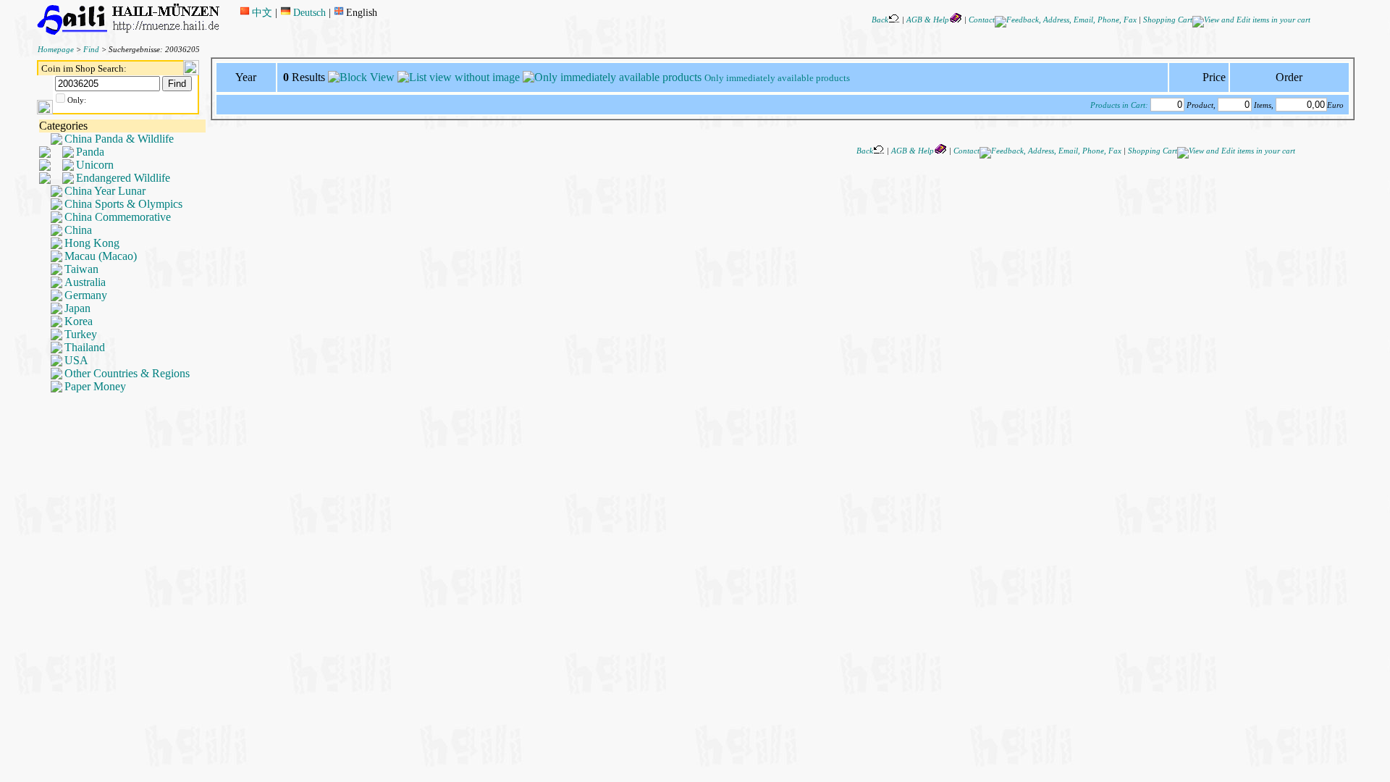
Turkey (80, 334)
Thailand (84, 347)
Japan (77, 308)
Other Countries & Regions (127, 373)
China (78, 230)
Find (91, 50)
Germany (85, 295)
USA (76, 360)
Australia (85, 282)
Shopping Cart (1167, 20)
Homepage (56, 50)
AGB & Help (927, 20)
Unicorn (95, 165)
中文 (262, 12)
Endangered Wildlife (123, 178)
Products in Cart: (1119, 105)
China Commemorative (117, 217)
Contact (982, 20)
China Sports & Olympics (123, 204)
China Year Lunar (105, 191)
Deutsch (309, 12)
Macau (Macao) (100, 256)
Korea (78, 321)
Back (880, 20)
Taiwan (81, 269)
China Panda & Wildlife (119, 139)
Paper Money (95, 386)
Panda (90, 152)
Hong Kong (91, 243)
